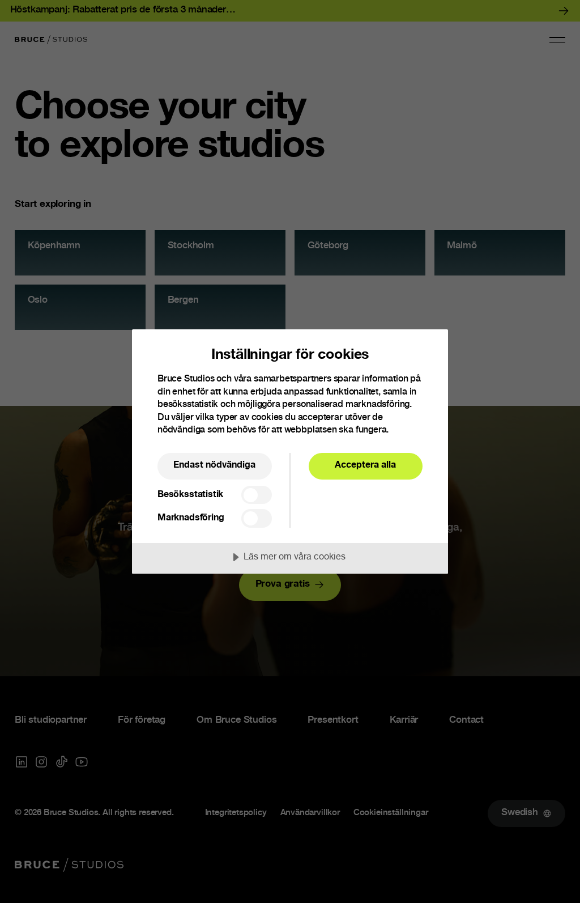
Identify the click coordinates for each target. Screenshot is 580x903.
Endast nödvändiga (214, 465)
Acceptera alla (365, 465)
